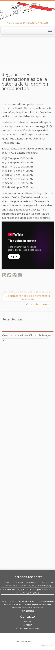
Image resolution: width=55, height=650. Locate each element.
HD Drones (27, 641)
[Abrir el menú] (50, 30)
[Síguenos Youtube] (19, 325)
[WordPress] (35, 641)
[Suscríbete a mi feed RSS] (4, 325)
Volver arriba (46, 645)
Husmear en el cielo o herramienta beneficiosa (27, 297)
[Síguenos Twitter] (11, 325)
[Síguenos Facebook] (8, 325)
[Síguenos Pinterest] (15, 325)
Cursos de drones (38, 304)
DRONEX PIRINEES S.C (10, 601)
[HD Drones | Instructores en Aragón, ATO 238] (27, 11)
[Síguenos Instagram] (22, 325)
